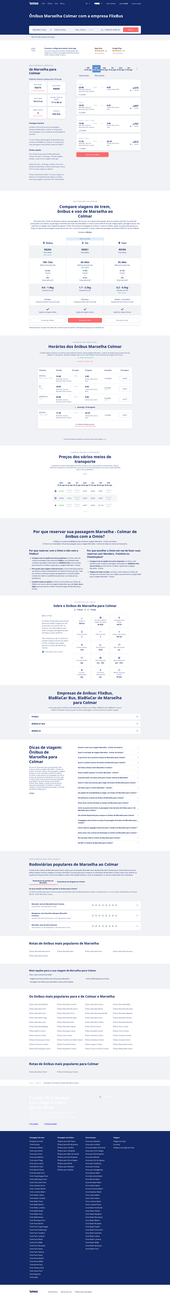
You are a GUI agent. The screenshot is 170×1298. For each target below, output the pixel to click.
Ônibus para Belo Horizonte (68, 1154)
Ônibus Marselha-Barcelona (39, 951)
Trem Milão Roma (36, 1217)
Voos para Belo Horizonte (95, 1148)
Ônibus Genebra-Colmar (94, 1035)
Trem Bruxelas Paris (37, 1173)
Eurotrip (116, 1144)
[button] (80, 29)
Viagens (116, 1137)
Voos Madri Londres (93, 1239)
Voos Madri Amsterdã (93, 1208)
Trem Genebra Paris (37, 1185)
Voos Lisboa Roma (92, 1198)
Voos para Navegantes (94, 1170)
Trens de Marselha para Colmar (97, 979)
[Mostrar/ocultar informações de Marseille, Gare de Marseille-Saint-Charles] (137, 905)
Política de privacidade (83, 1292)
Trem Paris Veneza (37, 1252)
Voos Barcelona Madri (94, 1176)
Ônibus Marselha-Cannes (38, 956)
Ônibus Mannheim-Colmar (123, 1044)
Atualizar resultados (83, 361)
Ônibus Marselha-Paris (93, 951)
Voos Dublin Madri (92, 1185)
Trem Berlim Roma (37, 1170)
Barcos (62, 3)
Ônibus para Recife (65, 1163)
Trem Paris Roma (36, 1249)
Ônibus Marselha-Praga (38, 1018)
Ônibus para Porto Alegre (67, 1160)
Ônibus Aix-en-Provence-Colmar (97, 1049)
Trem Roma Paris (36, 1265)
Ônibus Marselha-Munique (123, 1009)
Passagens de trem (37, 1137)
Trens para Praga (36, 1160)
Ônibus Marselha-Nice (65, 951)
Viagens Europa (119, 1141)
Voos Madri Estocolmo (94, 1230)
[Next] (137, 68)
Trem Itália (34, 1277)
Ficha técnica (53, 1292)
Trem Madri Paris (36, 1201)
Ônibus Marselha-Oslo (37, 1013)
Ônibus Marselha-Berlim (94, 1009)
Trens (43, 3)
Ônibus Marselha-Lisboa (94, 1004)
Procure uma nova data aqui (85, 426)
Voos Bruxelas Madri (93, 1182)
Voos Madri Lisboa (92, 1236)
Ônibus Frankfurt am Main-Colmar (70, 1040)
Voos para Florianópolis (94, 1154)
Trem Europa (35, 1144)
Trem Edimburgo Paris (38, 1179)
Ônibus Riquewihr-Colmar (66, 1049)
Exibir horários (38, 116)
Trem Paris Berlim (36, 1223)
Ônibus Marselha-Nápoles (122, 1013)
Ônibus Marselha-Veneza (122, 1018)
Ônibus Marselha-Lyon (37, 1022)
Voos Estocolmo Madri (94, 1189)
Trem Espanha (35, 1274)
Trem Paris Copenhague (39, 1227)
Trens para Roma (36, 1151)
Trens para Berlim (36, 1157)
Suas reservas (111, 3)
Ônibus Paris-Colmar (120, 1026)
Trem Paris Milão (36, 1242)
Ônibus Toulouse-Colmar (122, 1035)
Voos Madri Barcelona (94, 1217)
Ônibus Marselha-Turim (94, 1018)
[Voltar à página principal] (35, 3)
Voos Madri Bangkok (93, 1214)
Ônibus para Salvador (66, 1167)
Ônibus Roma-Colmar (93, 1026)
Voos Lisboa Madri (92, 1195)
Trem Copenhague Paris (39, 1176)
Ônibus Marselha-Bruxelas (67, 1018)
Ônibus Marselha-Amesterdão (96, 1013)
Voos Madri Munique (93, 1246)
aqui (104, 439)
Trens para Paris (36, 1154)
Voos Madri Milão (92, 1242)
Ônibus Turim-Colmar (121, 1031)
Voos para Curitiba (92, 1144)
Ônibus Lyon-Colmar (64, 1035)
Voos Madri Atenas (92, 1211)
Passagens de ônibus (66, 1137)
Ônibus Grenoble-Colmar (66, 1044)
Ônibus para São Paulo (66, 1141)
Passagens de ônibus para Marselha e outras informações (51, 982)
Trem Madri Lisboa (37, 1195)
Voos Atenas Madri (92, 1173)
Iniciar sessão (136, 3)
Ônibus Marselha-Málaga (38, 1026)
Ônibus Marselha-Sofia (65, 1022)
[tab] (84, 75)
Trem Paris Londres (37, 1236)
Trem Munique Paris (37, 1220)
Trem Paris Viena (36, 1255)
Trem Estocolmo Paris (38, 1182)
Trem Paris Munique (37, 1246)
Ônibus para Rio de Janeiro (68, 1144)
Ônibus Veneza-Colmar (37, 1035)
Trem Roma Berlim (37, 1258)
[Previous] (55, 484)
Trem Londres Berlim (38, 1189)
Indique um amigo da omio (123, 1148)
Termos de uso (66, 1292)
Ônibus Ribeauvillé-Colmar (123, 1049)
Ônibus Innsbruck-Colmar (38, 1044)
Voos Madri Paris (92, 1249)
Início (31, 1083)
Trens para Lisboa (36, 1163)
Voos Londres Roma (93, 1204)
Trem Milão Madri (36, 1211)
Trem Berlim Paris (36, 1167)
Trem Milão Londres (37, 1208)
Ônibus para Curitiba (66, 1148)
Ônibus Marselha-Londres (66, 1004)
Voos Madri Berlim (92, 1220)
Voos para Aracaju (92, 1167)
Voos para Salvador (92, 1141)
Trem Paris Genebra (37, 1233)
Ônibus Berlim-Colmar (37, 1031)
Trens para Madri (36, 1148)
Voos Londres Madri (93, 1201)
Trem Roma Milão (36, 1261)
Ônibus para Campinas (66, 1151)
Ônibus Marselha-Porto (66, 1013)
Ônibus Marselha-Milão (121, 1004)
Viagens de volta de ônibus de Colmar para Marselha (49, 979)
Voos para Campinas (93, 1163)
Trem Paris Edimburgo (38, 1230)
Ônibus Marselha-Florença (123, 951)
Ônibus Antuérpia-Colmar (94, 1040)
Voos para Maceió (92, 1157)
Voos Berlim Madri (92, 1179)
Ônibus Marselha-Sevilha (94, 1022)
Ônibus (50, 3)
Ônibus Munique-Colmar (66, 1031)
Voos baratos (90, 1137)
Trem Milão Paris (36, 1214)
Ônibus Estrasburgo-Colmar (39, 1040)
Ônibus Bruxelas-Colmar (94, 1031)
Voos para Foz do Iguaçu (95, 1160)
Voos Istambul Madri (93, 1192)
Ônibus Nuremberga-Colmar (39, 1049)
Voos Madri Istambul (93, 1233)
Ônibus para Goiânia (65, 1170)
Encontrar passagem (38, 90)
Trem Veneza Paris (37, 1268)
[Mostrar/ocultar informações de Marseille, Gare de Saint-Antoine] (137, 926)
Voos (56, 3)
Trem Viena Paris (36, 1271)
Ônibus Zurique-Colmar (121, 1040)
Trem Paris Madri (36, 1239)
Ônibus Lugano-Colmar (93, 1044)
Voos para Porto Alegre (94, 1151)
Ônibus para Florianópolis (68, 1157)
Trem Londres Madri (37, 1192)
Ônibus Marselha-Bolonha (122, 1022)
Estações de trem (36, 1141)
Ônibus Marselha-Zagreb (66, 1026)
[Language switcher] (98, 3)
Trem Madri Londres (37, 1198)
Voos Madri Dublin (92, 1227)
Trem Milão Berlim (37, 1204)
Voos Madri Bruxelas (93, 1223)
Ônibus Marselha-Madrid (38, 1004)
